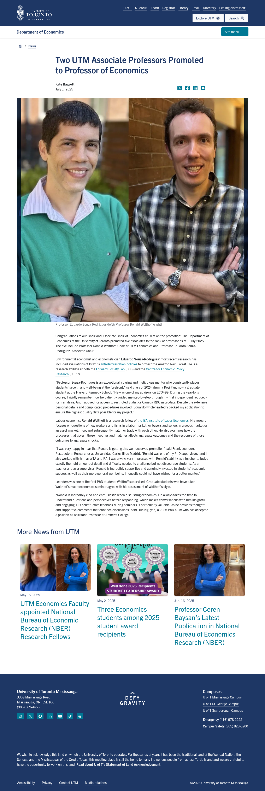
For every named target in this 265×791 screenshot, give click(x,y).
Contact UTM (68, 782)
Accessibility (26, 782)
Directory (209, 8)
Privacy (47, 782)
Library (183, 8)
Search (234, 18)
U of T (127, 8)
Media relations (96, 782)
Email (196, 8)
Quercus (141, 8)
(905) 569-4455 (28, 707)
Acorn (155, 8)
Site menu (232, 32)
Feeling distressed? (232, 8)
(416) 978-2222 (231, 719)
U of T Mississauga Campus (222, 697)
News (32, 46)
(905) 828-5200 (236, 726)
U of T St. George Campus (221, 704)
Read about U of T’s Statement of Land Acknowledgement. (118, 764)
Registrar (168, 8)
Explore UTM (205, 18)
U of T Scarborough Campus (223, 710)
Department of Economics (40, 31)
